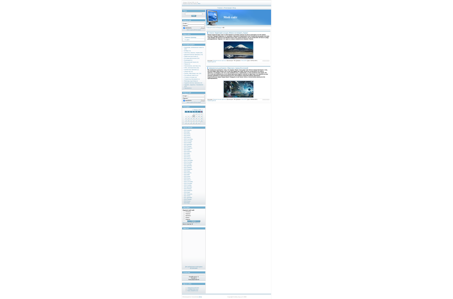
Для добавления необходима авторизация (193, 267)
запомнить (188, 28)
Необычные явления (190, 69)
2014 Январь (188, 146)
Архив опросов (195, 222)
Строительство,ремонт (191, 79)
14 (191, 118)
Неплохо (188, 215)
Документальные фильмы (192, 54)
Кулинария (187, 60)
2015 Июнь (187, 176)
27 (188, 123)
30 (196, 123)
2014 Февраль (188, 148)
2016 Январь (188, 188)
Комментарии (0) (212, 61)
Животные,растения (190, 56)
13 (188, 118)
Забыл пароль (190, 29)
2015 (214, 27)
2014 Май (187, 153)
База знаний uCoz (192, 290)
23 (196, 120)
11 (201, 116)
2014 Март (187, 149)
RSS (199, 3)
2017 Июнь (187, 195)
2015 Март (187, 171)
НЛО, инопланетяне (190, 67)
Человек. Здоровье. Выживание (193, 84)
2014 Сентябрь (188, 160)
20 (188, 120)
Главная (219, 7)
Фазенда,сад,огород (190, 81)
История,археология (190, 58)
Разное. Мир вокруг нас (191, 73)
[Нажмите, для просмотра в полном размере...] (238, 58)
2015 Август (187, 180)
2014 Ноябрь (188, 164)
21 (191, 120)
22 (193, 120)
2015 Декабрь (188, 187)
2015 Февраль (188, 169)
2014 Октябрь (188, 162)
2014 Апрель (187, 151)
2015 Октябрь (188, 183)
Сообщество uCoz (192, 289)
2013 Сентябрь (188, 139)
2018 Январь (188, 199)
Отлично (188, 212)
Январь (219, 27)
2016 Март (187, 192)
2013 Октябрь (188, 141)
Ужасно (188, 219)
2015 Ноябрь (188, 185)
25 (201, 120)
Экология (187, 88)
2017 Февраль (188, 194)
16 (196, 118)
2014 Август (187, 158)
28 (191, 123)
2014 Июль (187, 157)
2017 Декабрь (188, 197)
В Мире (186, 50)
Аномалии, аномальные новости (194, 47)
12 (186, 118)
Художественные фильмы (192, 83)
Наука (186, 64)
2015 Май (187, 174)
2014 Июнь (187, 155)
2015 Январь (188, 167)
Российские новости (190, 75)
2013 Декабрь (188, 144)
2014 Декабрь (188, 165)
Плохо (187, 217)
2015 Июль (187, 178)
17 (199, 118)
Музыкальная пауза (190, 62)
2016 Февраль (188, 190)
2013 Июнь (187, 134)
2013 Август (187, 137)
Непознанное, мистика (191, 66)
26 (186, 123)
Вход (234, 7)
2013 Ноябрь (188, 142)
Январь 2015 (197, 109)
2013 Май (187, 132)
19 (186, 120)
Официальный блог (193, 287)
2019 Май (187, 203)
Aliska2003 (244, 60)
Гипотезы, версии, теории (192, 52)
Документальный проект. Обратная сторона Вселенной (228, 68)
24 (199, 120)
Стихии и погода (189, 77)
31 (199, 123)
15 (193, 118)
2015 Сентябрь (188, 181)
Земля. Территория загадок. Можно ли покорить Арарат (228, 33)
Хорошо (188, 213)
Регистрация (228, 7)
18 (201, 118)
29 (193, 123)
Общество (187, 71)
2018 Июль (187, 201)
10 (199, 116)
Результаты (186, 222)
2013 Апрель (187, 130)
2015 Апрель (187, 172)
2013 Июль (187, 135)
